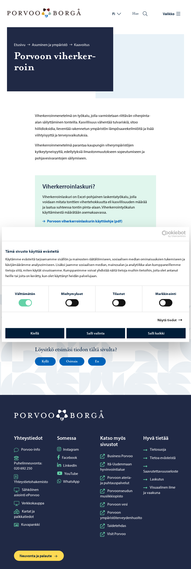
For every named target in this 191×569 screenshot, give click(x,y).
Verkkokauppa (33, 503)
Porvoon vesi (117, 504)
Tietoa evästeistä (163, 457)
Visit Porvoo (116, 533)
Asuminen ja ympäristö (50, 44)
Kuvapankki (30, 524)
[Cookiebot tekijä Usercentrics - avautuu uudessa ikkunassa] (169, 234)
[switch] (72, 303)
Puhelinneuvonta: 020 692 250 (28, 465)
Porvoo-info (30, 449)
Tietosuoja (158, 449)
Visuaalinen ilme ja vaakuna (159, 490)
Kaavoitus (81, 44)
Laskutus (157, 479)
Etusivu (19, 44)
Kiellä (35, 333)
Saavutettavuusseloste (160, 471)
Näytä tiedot (167, 320)
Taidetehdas (116, 525)
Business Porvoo (120, 455)
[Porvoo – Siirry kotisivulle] (44, 13)
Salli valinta (96, 333)
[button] (45, 361)
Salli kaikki (156, 333)
